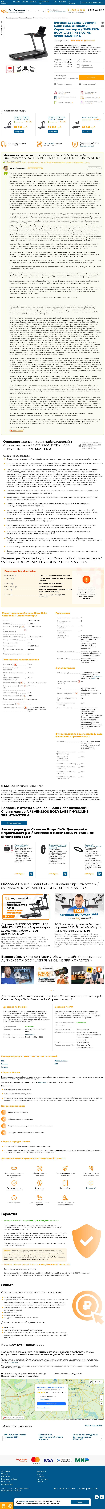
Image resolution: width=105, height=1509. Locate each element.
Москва (55, 10)
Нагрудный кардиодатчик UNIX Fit (93, 845)
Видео (40, 1474)
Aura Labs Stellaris (90, 117)
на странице (13, 1362)
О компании (71, 2)
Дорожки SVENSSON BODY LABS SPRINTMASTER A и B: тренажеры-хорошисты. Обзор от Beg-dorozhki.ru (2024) (48, 163)
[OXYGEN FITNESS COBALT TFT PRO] (7, 125)
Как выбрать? (5, 2)
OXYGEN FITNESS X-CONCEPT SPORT (56, 118)
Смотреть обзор (10, 70)
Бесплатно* (30, 1034)
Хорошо (80, 1502)
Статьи (40, 1482)
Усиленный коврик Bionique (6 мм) (21, 845)
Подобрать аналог (64, 84)
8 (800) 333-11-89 (96, 10)
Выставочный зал (44, 2)
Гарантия (33, 1)
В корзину (19, 132)
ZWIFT (93, 678)
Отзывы (40, 1476)
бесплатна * (42, 1082)
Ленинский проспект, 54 (58, 11)
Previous (16, 69)
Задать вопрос (14, 823)
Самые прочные (17, 430)
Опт (55, 1)
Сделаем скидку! (87, 146)
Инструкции (42, 1479)
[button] (92, 2)
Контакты (62, 1)
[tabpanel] (17, 976)
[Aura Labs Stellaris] (76, 125)
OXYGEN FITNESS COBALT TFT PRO (21, 118)
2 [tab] (53, 990)
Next (35, 69)
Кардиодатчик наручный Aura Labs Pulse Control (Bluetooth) (58, 846)
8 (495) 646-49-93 (76, 10)
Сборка (25, 1)
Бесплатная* (49, 143)
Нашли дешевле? (89, 84)
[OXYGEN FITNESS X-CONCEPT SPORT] (42, 125)
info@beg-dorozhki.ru (11, 1490)
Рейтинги (41, 1471)
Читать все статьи (93, 1425)
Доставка (16, 1)
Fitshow (96, 676)
